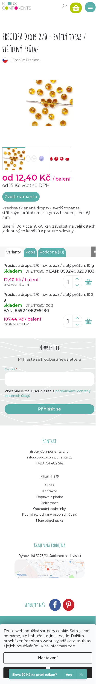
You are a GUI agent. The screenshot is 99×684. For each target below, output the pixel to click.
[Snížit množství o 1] (77, 285)
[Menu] (88, 5)
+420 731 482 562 (50, 463)
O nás (49, 485)
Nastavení (47, 658)
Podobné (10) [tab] (52, 252)
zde (71, 646)
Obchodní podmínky (49, 509)
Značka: (26, 60)
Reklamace (50, 503)
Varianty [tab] (13, 252)
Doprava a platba (49, 497)
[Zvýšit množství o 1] (77, 279)
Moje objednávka (49, 520)
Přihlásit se (49, 409)
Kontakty (49, 491)
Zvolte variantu (21, 196)
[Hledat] (64, 5)
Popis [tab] (30, 252)
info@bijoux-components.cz (49, 457)
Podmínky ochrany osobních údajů (49, 514)
